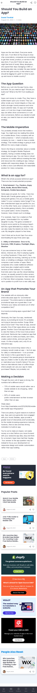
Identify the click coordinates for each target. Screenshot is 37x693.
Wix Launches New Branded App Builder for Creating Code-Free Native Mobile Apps (11, 539)
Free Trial (18, 571)
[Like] (35, 2)
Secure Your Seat (18, 592)
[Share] (31, 2)
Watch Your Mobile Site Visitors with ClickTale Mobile (10, 500)
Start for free (9, 613)
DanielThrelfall (7, 17)
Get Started (8, 482)
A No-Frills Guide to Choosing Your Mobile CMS (10, 519)
